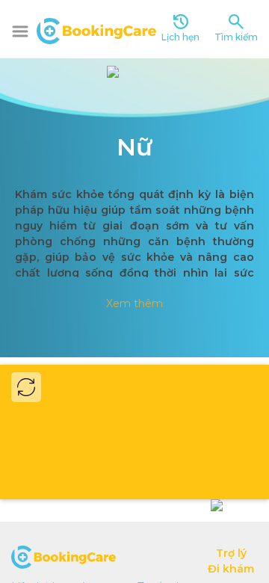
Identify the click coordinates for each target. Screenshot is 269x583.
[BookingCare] (96, 29)
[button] (20, 31)
